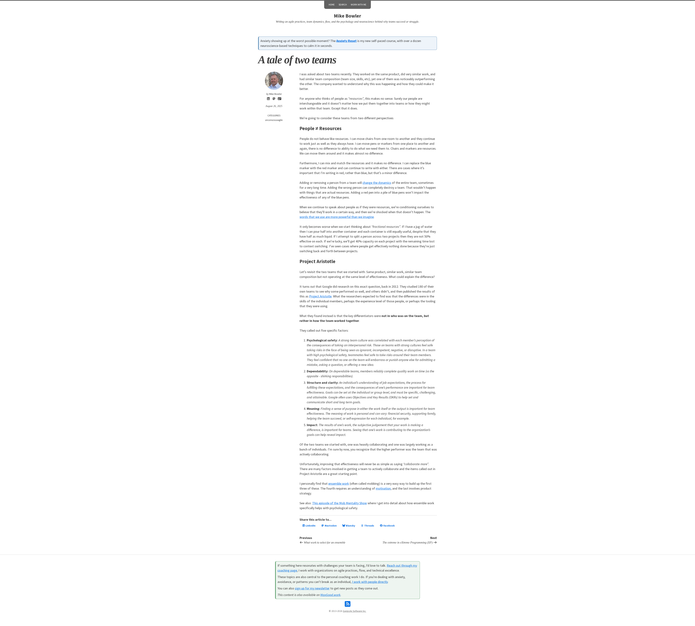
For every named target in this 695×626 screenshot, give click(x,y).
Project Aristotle (320, 296)
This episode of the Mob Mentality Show (339, 503)
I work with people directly (370, 582)
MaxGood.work (330, 595)
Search (343, 4)
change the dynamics (377, 183)
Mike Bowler (347, 16)
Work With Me (358, 4)
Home (332, 4)
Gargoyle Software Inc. (354, 611)
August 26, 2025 (274, 106)
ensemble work (338, 483)
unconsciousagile (274, 120)
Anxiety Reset (346, 41)
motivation (383, 488)
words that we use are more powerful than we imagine (337, 217)
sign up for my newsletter (312, 588)
